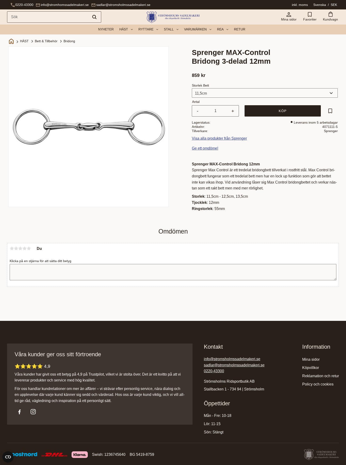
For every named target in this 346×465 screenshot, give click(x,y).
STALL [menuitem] (169, 29)
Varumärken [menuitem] (195, 29)
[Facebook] (19, 412)
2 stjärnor (16, 248)
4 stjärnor (24, 248)
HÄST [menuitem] (123, 29)
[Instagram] (33, 412)
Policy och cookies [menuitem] (318, 384)
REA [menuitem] (220, 29)
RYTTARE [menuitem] (145, 29)
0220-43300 (24, 5)
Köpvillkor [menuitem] (310, 368)
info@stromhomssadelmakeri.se (65, 5)
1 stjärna (12, 248)
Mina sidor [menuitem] (311, 359)
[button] (310, 17)
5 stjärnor (29, 248)
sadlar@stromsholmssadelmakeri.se (123, 5)
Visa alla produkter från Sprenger (219, 138)
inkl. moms (300, 5)
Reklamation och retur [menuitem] (320, 376)
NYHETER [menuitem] (106, 29)
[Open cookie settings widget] (8, 457)
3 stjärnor (20, 248)
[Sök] (94, 17)
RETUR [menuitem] (239, 29)
